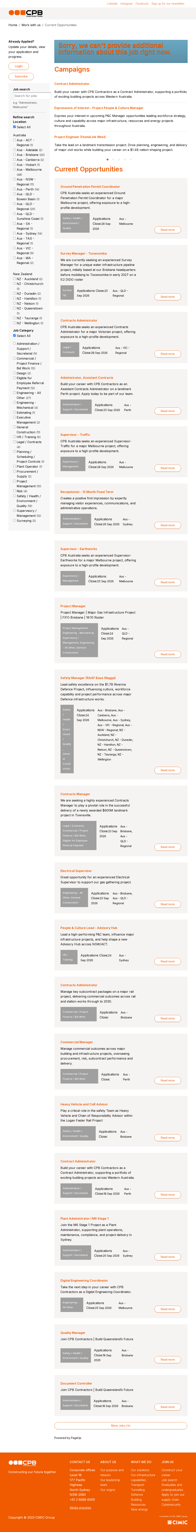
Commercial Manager (76, 1042)
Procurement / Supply (27, 474)
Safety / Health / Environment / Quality (29, 501)
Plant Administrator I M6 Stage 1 (84, 1218)
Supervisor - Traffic (75, 435)
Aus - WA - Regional (25, 260)
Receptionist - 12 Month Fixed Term (86, 492)
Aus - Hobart (28, 165)
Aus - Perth (27, 189)
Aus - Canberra (30, 160)
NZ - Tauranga (29, 318)
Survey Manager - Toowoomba (83, 253)
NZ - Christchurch (30, 286)
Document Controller (76, 1383)
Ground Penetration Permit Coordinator (90, 187)
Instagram (127, 3)
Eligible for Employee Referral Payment (30, 383)
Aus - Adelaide (29, 150)
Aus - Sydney (29, 233)
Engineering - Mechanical (27, 405)
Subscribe (21, 76)
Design (23, 373)
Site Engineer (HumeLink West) (77, 84)
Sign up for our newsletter (168, 3)
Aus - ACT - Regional (25, 142)
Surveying (26, 521)
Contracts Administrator (78, 320)
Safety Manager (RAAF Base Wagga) (88, 678)
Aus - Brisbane (30, 155)
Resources (138, 1504)
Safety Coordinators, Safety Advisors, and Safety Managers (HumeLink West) (113, 113)
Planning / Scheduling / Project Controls (30, 456)
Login (19, 66)
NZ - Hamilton (28, 298)
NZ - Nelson (27, 303)
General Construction (28, 429)
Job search (169, 1480)
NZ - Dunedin (28, 293)
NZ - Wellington (29, 323)
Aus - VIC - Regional (25, 250)
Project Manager (73, 606)
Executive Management (28, 419)
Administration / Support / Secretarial (28, 348)
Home (12, 25)
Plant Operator (29, 466)
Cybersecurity (171, 1504)
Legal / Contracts (29, 444)
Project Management (28, 483)
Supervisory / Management (28, 513)
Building (136, 1499)
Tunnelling (138, 1490)
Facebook (142, 3)
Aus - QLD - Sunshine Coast (29, 216)
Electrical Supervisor (76, 871)
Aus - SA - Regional (24, 226)
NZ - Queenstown (30, 310)
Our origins (107, 1490)
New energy (139, 1509)
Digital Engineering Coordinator (84, 1280)
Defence (137, 1494)
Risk (21, 491)
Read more (168, 229)
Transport (137, 1485)
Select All (23, 127)
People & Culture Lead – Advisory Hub (88, 928)
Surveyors (62, 137)
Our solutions (140, 1470)
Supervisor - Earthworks (78, 549)
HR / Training (28, 437)
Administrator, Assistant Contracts (86, 378)
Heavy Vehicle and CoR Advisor (84, 1104)
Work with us (31, 25)
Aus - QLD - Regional (25, 206)
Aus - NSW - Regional (26, 181)
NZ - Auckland (29, 279)
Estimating (25, 412)
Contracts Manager (75, 794)
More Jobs (120, 1425)
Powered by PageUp (67, 1437)
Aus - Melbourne (29, 172)
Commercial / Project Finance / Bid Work (29, 363)
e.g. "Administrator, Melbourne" (25, 105)
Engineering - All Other (29, 395)
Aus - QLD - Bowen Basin (27, 196)
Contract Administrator (78, 1161)
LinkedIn (112, 3)
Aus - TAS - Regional (25, 241)
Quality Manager (73, 1333)
